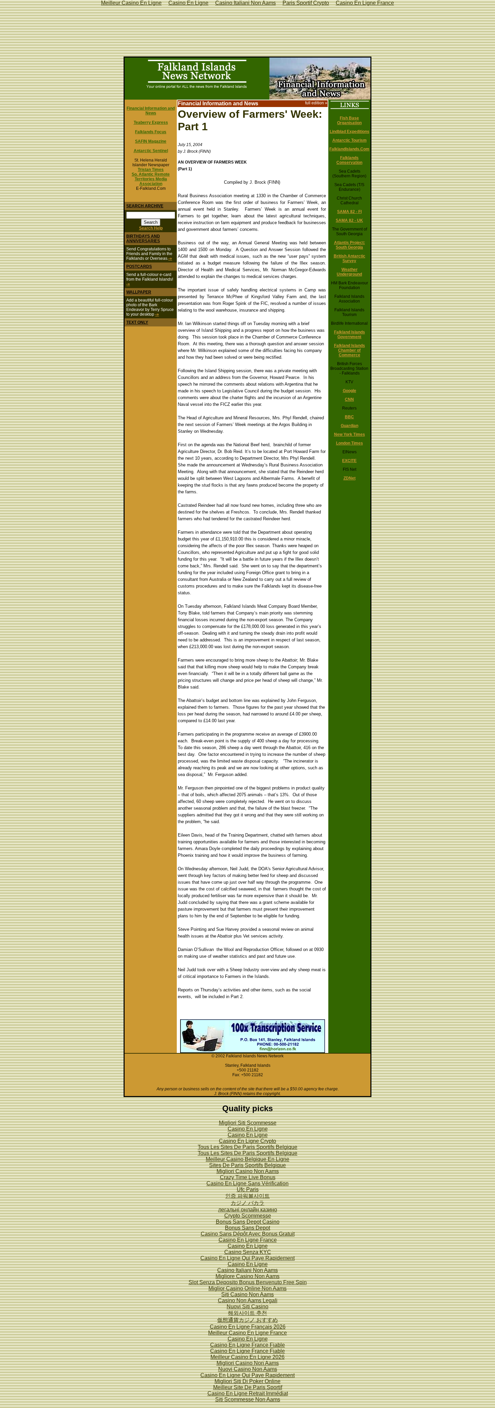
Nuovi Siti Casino (247, 1306)
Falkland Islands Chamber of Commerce (349, 350)
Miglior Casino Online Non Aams (247, 1288)
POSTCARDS (139, 266)
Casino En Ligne (248, 1129)
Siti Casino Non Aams (247, 1294)
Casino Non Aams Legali (247, 1300)
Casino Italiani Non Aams (247, 1270)
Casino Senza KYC (247, 1252)
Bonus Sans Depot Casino (247, 1222)
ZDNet (349, 478)
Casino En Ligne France (248, 1240)
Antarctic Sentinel (151, 150)
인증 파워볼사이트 (247, 1196)
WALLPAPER (138, 292)
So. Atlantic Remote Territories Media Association (151, 179)
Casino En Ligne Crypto (247, 1141)
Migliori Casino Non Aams (248, 1171)
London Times (349, 443)
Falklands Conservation (349, 160)
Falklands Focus (150, 132)
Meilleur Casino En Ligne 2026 (247, 1357)
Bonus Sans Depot (247, 1228)
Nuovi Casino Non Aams (247, 1369)
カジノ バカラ (247, 1203)
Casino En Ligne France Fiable (247, 1345)
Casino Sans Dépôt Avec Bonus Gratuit (248, 1234)
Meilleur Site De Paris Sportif (247, 1387)
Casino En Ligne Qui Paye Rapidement (247, 1258)
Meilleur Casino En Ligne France (247, 1333)
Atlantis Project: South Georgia (349, 245)
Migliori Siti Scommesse (247, 1123)
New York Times (349, 434)
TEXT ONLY (137, 322)
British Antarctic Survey (349, 258)
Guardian (349, 425)
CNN (349, 399)
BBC (349, 417)
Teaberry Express (151, 122)
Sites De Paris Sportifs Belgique (247, 1165)
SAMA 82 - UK (349, 220)
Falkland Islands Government (349, 334)
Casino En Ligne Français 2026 (248, 1327)
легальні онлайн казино (247, 1209)
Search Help (151, 228)
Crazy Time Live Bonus (247, 1177)
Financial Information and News (151, 110)
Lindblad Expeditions (349, 131)
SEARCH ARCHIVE (144, 206)
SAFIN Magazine (150, 141)
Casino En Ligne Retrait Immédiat (247, 1393)
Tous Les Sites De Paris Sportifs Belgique (247, 1147)
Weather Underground (349, 272)
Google (349, 390)
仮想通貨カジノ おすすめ (247, 1320)
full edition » (316, 103)
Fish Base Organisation (349, 120)
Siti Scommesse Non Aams (247, 1399)
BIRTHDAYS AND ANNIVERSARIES (143, 238)
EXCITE (349, 460)
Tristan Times (151, 169)
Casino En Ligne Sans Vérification (247, 1183)
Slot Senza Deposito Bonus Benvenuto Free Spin (248, 1282)
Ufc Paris (248, 1189)
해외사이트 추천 (247, 1313)
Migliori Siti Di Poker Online (247, 1381)
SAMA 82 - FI (349, 211)
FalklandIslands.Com (349, 149)
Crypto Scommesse (247, 1216)
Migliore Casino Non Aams (247, 1276)
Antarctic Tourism (349, 140)
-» (170, 258)
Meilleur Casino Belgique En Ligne (247, 1159)
